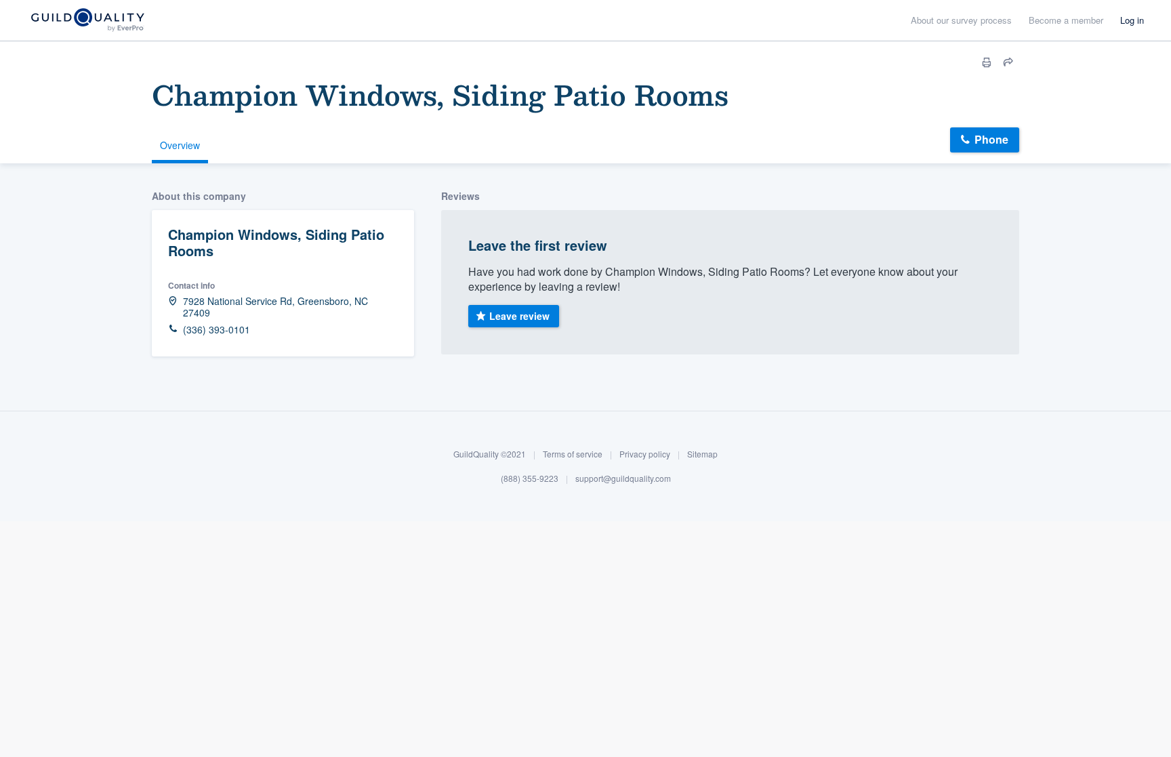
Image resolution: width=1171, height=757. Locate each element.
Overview (180, 145)
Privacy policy (644, 453)
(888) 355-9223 (529, 478)
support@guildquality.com (623, 478)
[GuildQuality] (87, 20)
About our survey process (961, 20)
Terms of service (572, 453)
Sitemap (702, 453)
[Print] (987, 62)
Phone (991, 139)
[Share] (1008, 62)
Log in (1132, 20)
